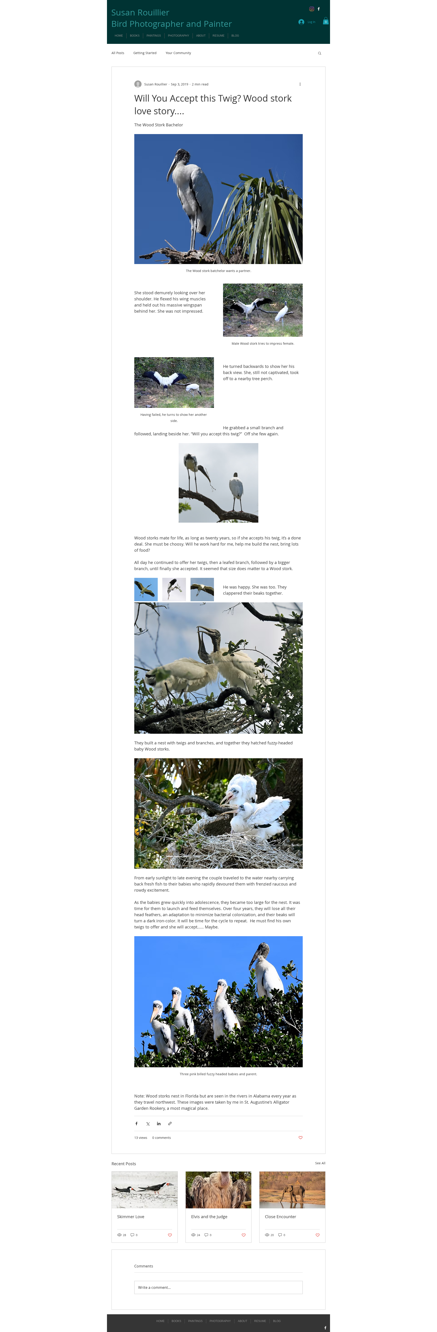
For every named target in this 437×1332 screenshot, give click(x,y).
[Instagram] (312, 9)
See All (320, 1163)
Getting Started (145, 53)
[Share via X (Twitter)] (147, 1123)
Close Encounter (280, 1216)
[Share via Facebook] (136, 1123)
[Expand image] (218, 483)
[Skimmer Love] (145, 1190)
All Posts (118, 53)
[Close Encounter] (292, 1190)
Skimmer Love (130, 1216)
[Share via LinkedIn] (159, 1123)
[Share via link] (170, 1123)
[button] (326, 20)
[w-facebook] (318, 9)
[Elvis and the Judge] (219, 1190)
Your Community (178, 53)
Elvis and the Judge (209, 1216)
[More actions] (300, 84)
